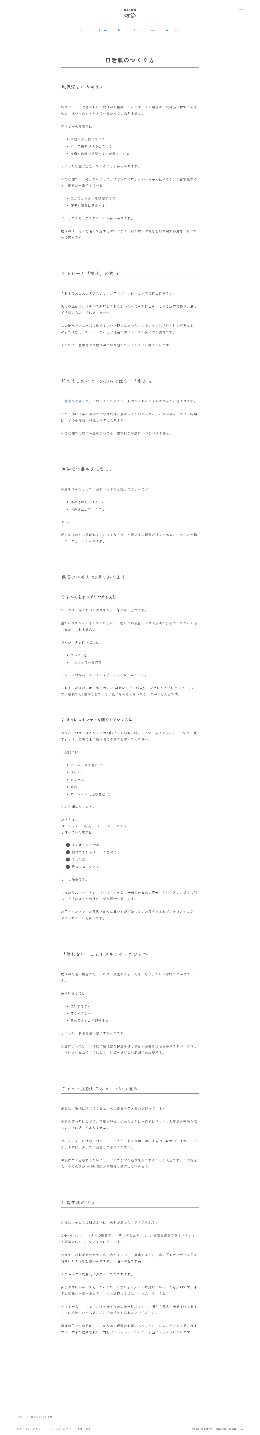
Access (172, 29)
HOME (20, 1417)
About (103, 29)
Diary (137, 29)
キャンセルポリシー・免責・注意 (71, 1429)
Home (86, 29)
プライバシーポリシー (29, 1429)
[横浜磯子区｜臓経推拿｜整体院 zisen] (130, 12)
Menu (121, 29)
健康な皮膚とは (76, 400)
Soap (154, 29)
